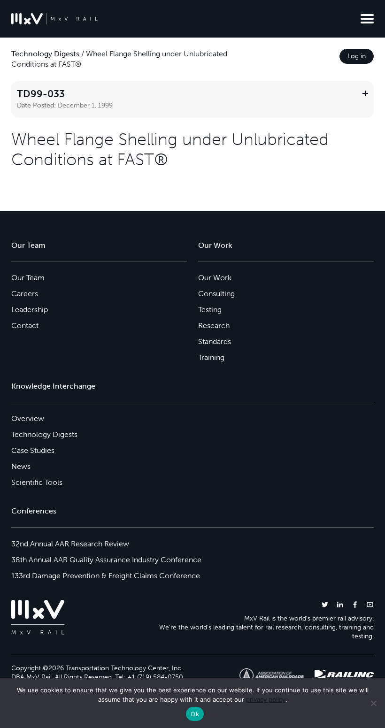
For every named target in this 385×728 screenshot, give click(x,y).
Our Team (28, 277)
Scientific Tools (36, 482)
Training (211, 357)
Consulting (216, 293)
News (21, 466)
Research (214, 325)
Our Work (214, 277)
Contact (24, 325)
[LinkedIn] (340, 604)
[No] (373, 703)
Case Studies (32, 450)
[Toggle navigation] (367, 18)
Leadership (29, 309)
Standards (214, 341)
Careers (24, 293)
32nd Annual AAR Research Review (70, 543)
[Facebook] (355, 604)
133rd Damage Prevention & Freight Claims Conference (105, 575)
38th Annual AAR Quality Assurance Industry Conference (106, 559)
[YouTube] (370, 604)
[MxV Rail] (54, 19)
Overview (27, 418)
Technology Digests (45, 53)
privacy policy (265, 699)
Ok (195, 714)
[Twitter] (325, 604)
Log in (356, 56)
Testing (210, 309)
